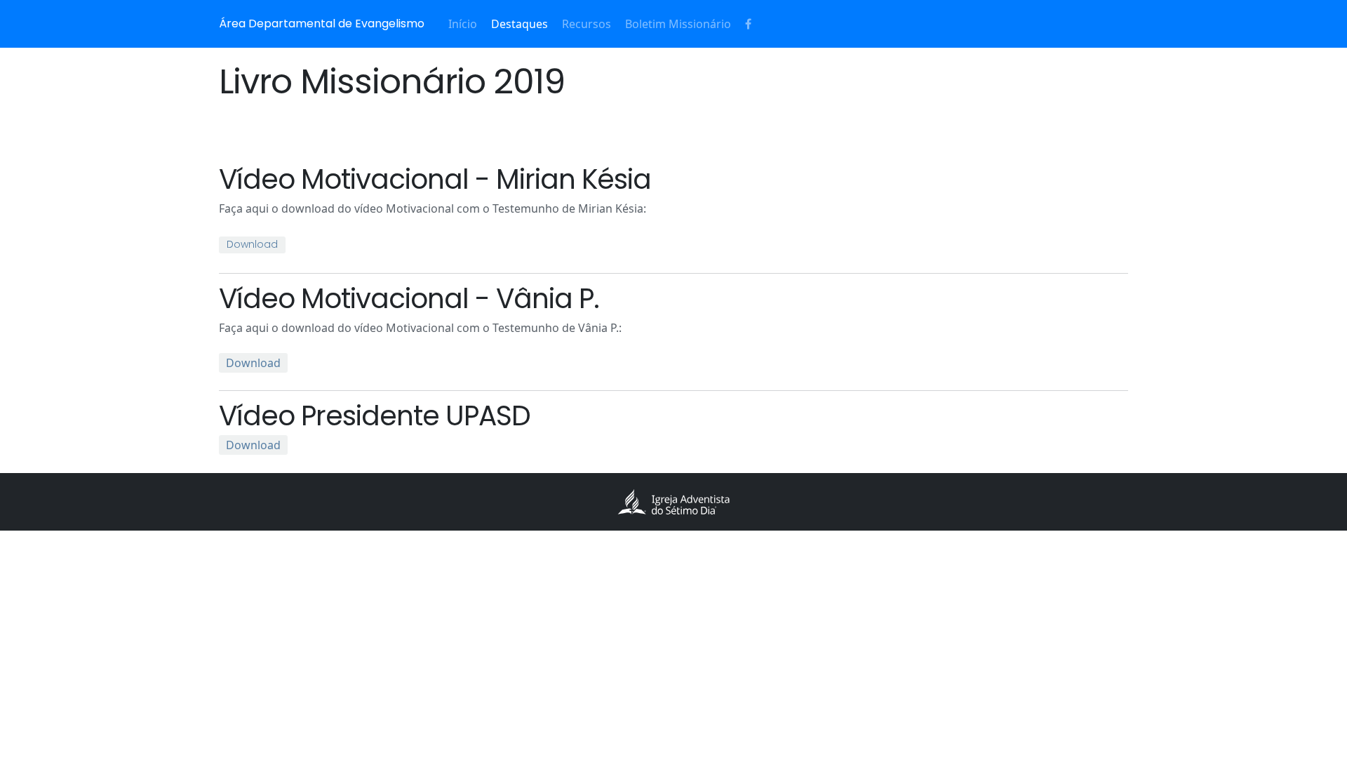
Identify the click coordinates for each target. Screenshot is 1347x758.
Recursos (586, 24)
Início (462, 24)
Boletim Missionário (678, 24)
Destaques (519, 24)
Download (252, 244)
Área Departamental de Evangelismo (321, 23)
